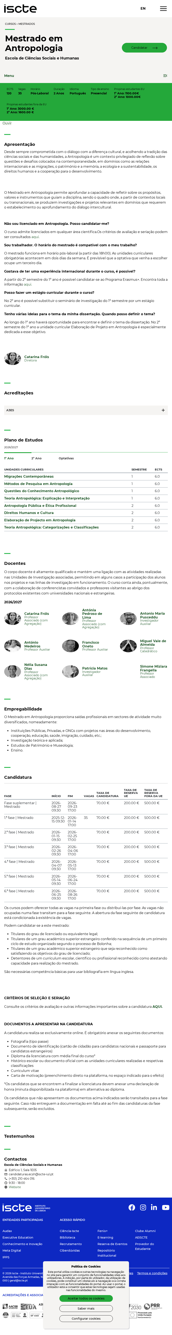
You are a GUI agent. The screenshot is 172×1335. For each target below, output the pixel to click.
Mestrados (26, 23)
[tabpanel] (86, 500)
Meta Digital (12, 1250)
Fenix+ (103, 1231)
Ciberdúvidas (70, 1250)
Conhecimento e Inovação (22, 1244)
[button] (144, 47)
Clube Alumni (145, 1231)
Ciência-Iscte (69, 1231)
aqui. (35, 237)
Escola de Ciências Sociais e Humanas (42, 58)
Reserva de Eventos (112, 1244)
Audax (7, 1231)
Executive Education (18, 1237)
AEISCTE (141, 1237)
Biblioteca (67, 1237)
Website (15, 1187)
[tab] (17, 456)
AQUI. (157, 1007)
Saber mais (86, 1308)
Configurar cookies (86, 1319)
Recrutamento (71, 1244)
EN (143, 8)
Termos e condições (152, 1273)
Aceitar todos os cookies (86, 1298)
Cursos (10, 23)
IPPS (6, 1257)
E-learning (105, 1237)
